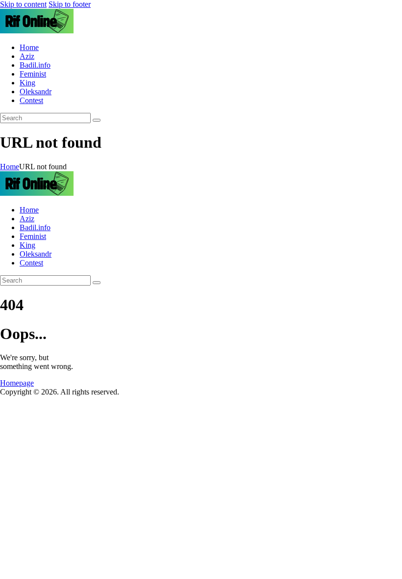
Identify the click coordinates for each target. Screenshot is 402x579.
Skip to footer (70, 4)
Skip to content (23, 4)
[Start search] (96, 120)
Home (9, 166)
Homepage (17, 383)
